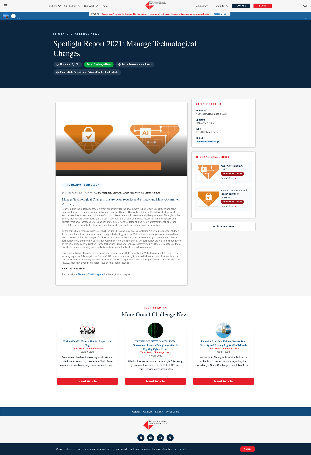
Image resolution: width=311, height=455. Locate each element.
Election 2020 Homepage (91, 274)
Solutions (53, 5)
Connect (147, 411)
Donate (241, 5)
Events (105, 5)
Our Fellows (71, 5)
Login (262, 5)
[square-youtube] (160, 437)
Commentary (201, 5)
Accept (247, 449)
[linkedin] (170, 437)
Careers (136, 411)
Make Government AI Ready (137, 64)
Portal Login (172, 411)
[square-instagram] (150, 437)
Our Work (89, 5)
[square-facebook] (140, 437)
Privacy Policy (181, 449)
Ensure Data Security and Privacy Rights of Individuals (89, 72)
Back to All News (225, 226)
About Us (220, 5)
